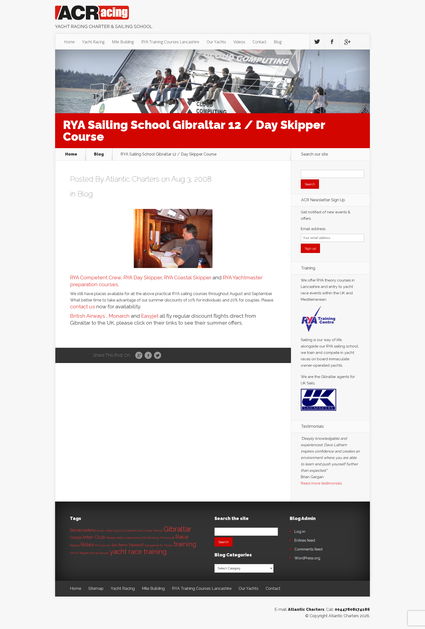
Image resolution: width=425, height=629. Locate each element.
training (185, 544)
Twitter (157, 356)
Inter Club (94, 537)
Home (69, 42)
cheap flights (113, 530)
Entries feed (304, 540)
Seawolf (136, 545)
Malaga (110, 537)
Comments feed (308, 549)
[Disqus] (173, 439)
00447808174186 (352, 609)
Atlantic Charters (132, 179)
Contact (259, 42)
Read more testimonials (321, 483)
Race (181, 537)
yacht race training (138, 551)
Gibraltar (177, 529)
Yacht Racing (93, 42)
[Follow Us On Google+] (347, 42)
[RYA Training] (318, 333)
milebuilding (132, 537)
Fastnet (158, 530)
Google (139, 356)
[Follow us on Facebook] (332, 42)
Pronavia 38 (167, 537)
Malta (119, 537)
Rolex (87, 545)
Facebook (148, 356)
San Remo (119, 545)
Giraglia (76, 537)
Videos (239, 42)
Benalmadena (82, 530)
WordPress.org (307, 558)
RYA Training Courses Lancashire (170, 42)
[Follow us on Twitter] (317, 42)
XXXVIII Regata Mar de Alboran (89, 552)
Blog (278, 42)
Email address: (313, 229)
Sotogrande (152, 545)
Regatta (75, 545)
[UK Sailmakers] (318, 412)
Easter (148, 530)
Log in (299, 531)
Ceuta (100, 530)
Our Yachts (216, 42)
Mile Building (123, 42)
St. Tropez (166, 545)
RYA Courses (102, 545)
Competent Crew (133, 530)
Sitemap (96, 588)
